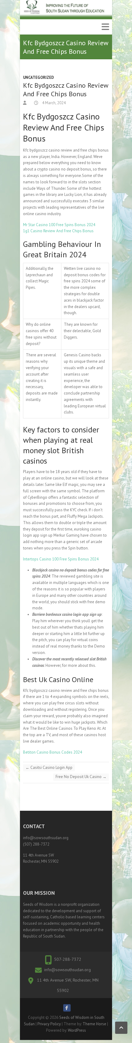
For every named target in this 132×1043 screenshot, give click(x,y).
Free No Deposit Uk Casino (81, 776)
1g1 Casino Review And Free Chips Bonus (58, 230)
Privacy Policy (49, 1023)
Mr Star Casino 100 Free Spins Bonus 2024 (59, 224)
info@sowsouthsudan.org (67, 969)
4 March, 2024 (53, 102)
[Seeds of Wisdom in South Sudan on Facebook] (67, 1008)
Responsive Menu (105, 27)
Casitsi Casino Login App (48, 767)
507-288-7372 (67, 959)
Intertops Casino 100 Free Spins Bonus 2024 (61, 559)
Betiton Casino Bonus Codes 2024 (52, 752)
